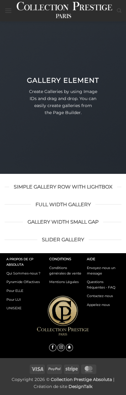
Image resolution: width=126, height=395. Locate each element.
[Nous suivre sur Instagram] (61, 348)
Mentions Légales (64, 282)
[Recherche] (119, 10)
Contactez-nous (100, 296)
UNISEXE (13, 308)
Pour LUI (13, 299)
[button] (8, 10)
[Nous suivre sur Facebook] (53, 348)
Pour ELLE (14, 291)
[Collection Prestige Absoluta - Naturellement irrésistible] (64, 10)
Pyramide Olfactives (23, 282)
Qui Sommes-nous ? (23, 273)
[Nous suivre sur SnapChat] (69, 348)
